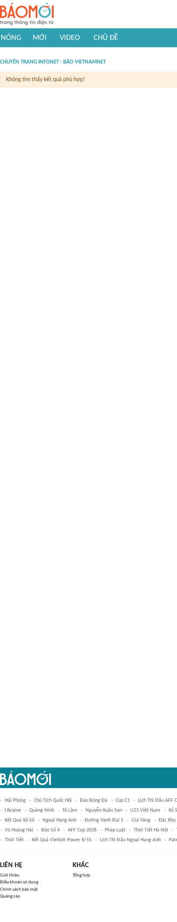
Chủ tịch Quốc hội (53, 800)
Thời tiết (14, 840)
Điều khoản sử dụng (19, 882)
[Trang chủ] (27, 14)
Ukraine (13, 810)
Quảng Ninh (41, 810)
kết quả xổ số (19, 820)
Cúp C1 (123, 800)
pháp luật (115, 830)
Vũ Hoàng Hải (19, 830)
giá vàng (140, 820)
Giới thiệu (9, 875)
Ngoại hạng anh (59, 820)
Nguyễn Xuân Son (103, 810)
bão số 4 (50, 830)
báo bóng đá (93, 800)
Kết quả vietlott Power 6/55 (62, 840)
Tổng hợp (81, 875)
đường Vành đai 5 (104, 820)
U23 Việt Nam (145, 810)
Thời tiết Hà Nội (151, 830)
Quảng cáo (10, 896)
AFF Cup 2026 (82, 830)
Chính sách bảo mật (19, 889)
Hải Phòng (15, 800)
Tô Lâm (69, 810)
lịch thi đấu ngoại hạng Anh (130, 840)
